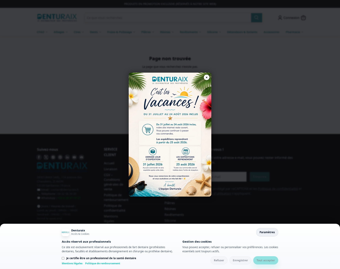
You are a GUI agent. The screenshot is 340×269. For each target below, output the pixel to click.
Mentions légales (72, 263)
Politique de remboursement (102, 263)
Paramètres (267, 232)
